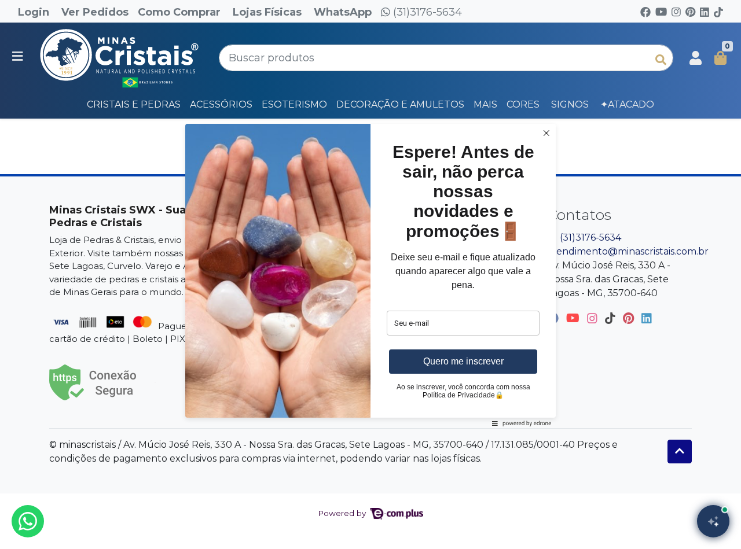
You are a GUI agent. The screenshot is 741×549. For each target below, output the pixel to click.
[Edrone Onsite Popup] (370, 274)
